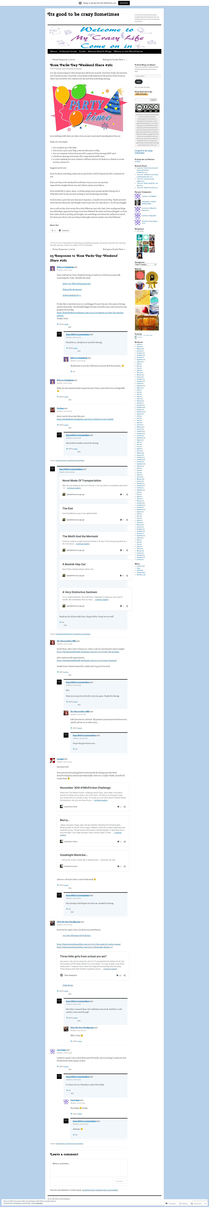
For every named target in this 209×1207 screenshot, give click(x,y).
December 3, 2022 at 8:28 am (64, 925)
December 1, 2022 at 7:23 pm (64, 270)
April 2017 (139, 496)
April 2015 (139, 546)
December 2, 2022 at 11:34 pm (64, 644)
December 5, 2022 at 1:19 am (77, 1103)
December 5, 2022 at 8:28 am (78, 1030)
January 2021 (140, 403)
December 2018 (141, 457)
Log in (138, 568)
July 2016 (139, 514)
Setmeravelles (145, 202)
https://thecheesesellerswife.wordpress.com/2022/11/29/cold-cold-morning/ (88, 652)
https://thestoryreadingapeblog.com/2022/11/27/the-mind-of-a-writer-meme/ (89, 944)
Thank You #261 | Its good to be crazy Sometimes (69, 1144)
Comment (119, 1181)
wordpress (75, 245)
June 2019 (139, 444)
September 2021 (141, 386)
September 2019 (141, 438)
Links (82, 51)
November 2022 (141, 355)
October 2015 (140, 533)
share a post (60, 245)
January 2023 (140, 351)
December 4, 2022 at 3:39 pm (64, 1053)
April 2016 (139, 520)
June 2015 (139, 542)
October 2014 (140, 559)
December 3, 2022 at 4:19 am (73, 685)
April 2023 (139, 344)
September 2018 (141, 464)
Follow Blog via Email (145, 65)
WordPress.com (141, 575)
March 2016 (140, 523)
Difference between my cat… (149, 209)
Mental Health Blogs (99, 51)
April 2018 (139, 475)
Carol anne (61, 1050)
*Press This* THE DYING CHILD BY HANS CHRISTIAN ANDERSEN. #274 (147, 170)
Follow (138, 82)
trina (70, 245)
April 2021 (139, 396)
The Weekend (152, 196)
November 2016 (141, 505)
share (116, 243)
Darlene (60, 408)
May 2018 (139, 473)
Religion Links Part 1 (115, 59)
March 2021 (140, 399)
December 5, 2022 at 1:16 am (73, 1080)
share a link (53, 245)
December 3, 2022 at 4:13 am (73, 337)
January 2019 (140, 455)
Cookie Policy (39, 1203)
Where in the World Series (128, 51)
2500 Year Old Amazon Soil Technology (77, 935)
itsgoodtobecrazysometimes (74, 69)
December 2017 (141, 483)
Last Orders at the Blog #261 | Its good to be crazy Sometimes (73, 634)
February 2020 (140, 427)
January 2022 (140, 377)
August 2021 (140, 388)
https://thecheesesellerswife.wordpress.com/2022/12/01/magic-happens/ (87, 660)
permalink (89, 245)
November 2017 (141, 486)
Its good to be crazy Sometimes (83, 14)
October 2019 (140, 436)
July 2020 (139, 416)
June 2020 (139, 418)
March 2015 (140, 549)
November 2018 (141, 459)
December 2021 (141, 379)
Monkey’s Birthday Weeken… (149, 203)
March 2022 (140, 373)
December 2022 (141, 353)
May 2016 (139, 518)
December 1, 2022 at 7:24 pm (64, 383)
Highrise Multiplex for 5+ (72, 295)
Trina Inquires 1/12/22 (62, 59)
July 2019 (139, 442)
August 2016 (140, 512)
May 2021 (139, 394)
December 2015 (141, 529)
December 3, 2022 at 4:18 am (78, 361)
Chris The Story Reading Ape (69, 921)
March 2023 (140, 346)
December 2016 (141, 503)
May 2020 (139, 420)
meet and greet (104, 243)
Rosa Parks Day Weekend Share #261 (81, 65)
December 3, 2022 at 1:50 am (64, 762)
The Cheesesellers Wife (66, 641)
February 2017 (140, 501)
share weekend (67, 243)
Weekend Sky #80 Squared (72, 289)
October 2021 (140, 383)
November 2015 (141, 531)
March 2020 (140, 425)
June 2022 (139, 366)
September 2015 (141, 536)
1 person (75, 348)
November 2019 (141, 433)
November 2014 (141, 557)
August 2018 (140, 466)
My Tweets (138, 162)
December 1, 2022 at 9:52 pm (64, 411)
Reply (69, 327)
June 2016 (139, 516)
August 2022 (140, 362)
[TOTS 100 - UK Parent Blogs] (143, 335)
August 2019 (140, 440)
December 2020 (141, 405)
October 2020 (140, 410)
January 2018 (140, 481)
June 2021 (139, 392)
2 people (66, 324)
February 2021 (140, 401)
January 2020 (140, 429)
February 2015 (140, 551)
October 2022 (140, 357)
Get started (124, 3)
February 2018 (140, 479)
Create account (141, 566)
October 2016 (140, 507)
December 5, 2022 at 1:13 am (73, 1004)
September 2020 (141, 412)
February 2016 (140, 525)
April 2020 (139, 423)
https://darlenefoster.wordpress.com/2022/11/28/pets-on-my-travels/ (85, 419)
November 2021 (141, 381)
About (53, 51)
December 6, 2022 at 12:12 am (80, 1124)
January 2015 (140, 553)
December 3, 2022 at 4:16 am (73, 438)
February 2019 (140, 453)
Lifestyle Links (68, 51)
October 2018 (140, 462)
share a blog (122, 243)
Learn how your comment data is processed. (100, 1190)
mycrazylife (111, 243)
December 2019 (141, 431)
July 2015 (139, 540)
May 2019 (139, 446)
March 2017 (140, 499)
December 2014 (141, 555)
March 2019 (140, 451)
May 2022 (139, 368)
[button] (140, 275)
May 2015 (139, 544)
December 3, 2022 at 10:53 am (78, 714)
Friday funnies (68, 985)
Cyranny (60, 759)
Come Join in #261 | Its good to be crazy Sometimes (70, 460)
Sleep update (152, 216)
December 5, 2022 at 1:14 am (80, 738)
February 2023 (140, 349)
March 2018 (140, 477)
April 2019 (139, 449)
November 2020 (141, 407)
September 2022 (141, 360)
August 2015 (140, 538)
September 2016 (141, 509)
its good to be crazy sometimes (144, 152)
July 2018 (139, 468)
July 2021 (139, 390)
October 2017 (140, 488)
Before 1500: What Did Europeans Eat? (77, 283)
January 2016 (140, 527)
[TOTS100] (138, 337)
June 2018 (139, 470)
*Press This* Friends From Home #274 (147, 188)
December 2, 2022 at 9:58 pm (67, 472)
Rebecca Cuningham (65, 267)
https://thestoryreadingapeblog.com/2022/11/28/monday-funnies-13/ (85, 947)
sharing (66, 245)
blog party (80, 243)
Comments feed (141, 572)
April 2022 (139, 370)
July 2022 (139, 364)
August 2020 (140, 414)
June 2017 (139, 492)
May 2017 (139, 494)
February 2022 (140, 375)
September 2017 (141, 490)
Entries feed (140, 570)
